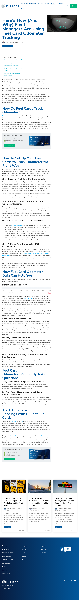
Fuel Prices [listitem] (58, 527)
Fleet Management (7, 46)
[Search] (67, 6)
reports (40, 436)
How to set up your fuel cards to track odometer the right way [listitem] (13, 64)
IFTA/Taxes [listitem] (7, 527)
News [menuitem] (23, 553)
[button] (65, 581)
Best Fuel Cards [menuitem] (6, 563)
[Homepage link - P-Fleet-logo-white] (10, 583)
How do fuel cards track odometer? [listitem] (13, 60)
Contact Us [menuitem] (44, 549)
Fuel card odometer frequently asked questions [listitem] (12, 75)
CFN (21, 421)
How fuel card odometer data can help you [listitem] (13, 69)
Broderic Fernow (9, 42)
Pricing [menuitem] (4, 566)
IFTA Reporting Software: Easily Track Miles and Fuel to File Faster (39, 502)
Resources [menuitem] (43, 553)
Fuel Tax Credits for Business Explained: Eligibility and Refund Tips (13, 502)
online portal (13, 436)
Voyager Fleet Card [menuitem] (7, 553)
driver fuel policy (16, 225)
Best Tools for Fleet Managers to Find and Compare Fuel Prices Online (64, 502)
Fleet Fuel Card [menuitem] (6, 556)
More (52, 3)
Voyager (14, 421)
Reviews (46, 3)
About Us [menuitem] (24, 549)
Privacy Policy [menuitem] (10, 585)
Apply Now (73, 6)
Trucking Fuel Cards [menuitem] (7, 560)
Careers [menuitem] (24, 556)
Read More (21, 530)
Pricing (40, 3)
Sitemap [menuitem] (4, 585)
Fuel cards (5, 116)
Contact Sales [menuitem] (6, 573)
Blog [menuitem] (23, 560)
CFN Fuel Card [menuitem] (6, 549)
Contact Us (60, 3)
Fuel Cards (23, 3)
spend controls (27, 298)
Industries (32, 3)
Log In (22, 8)
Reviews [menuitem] (4, 570)
